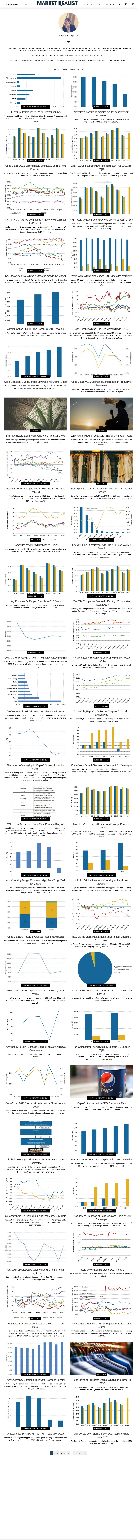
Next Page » (81, 1453)
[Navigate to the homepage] (57, 3)
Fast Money (87, 4)
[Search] (119, 3)
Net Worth (110, 4)
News (99, 4)
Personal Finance (12, 4)
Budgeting (28, 4)
